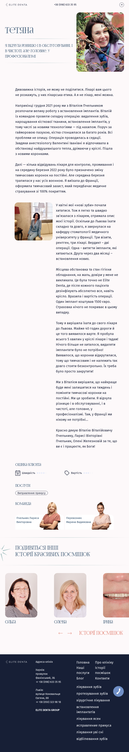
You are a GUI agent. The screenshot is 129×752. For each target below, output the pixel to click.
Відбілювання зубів (92, 739)
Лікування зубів (88, 687)
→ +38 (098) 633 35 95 (48, 681)
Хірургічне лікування (93, 700)
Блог (80, 678)
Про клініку (104, 662)
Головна (83, 662)
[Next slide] (70, 633)
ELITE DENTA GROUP (48, 710)
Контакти (102, 678)
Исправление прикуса (93, 725)
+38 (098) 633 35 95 (65, 4)
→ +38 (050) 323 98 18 (48, 702)
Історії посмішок (101, 633)
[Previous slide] (60, 633)
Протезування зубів (92, 694)
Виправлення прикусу (31, 493)
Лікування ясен (88, 719)
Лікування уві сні (89, 732)
